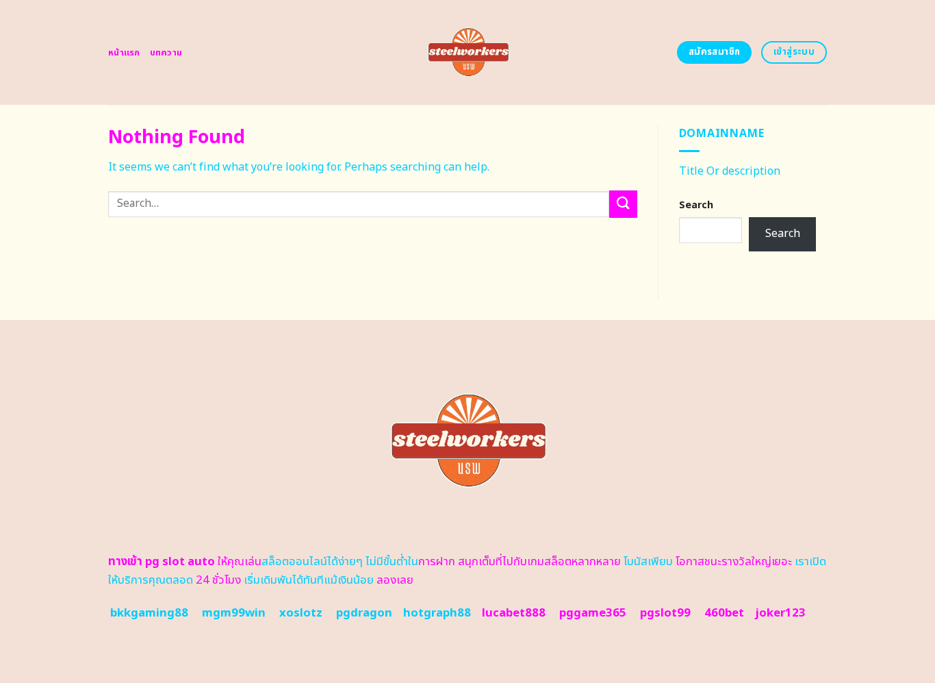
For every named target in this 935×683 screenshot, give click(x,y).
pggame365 (592, 613)
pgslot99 (665, 613)
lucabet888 (514, 613)
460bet (724, 613)
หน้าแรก (124, 53)
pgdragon (364, 613)
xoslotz (300, 613)
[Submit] (623, 203)
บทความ (166, 53)
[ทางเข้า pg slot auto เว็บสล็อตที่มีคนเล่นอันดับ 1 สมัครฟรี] (467, 52)
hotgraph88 (437, 613)
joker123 (780, 613)
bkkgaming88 (149, 613)
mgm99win (234, 613)
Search (696, 205)
